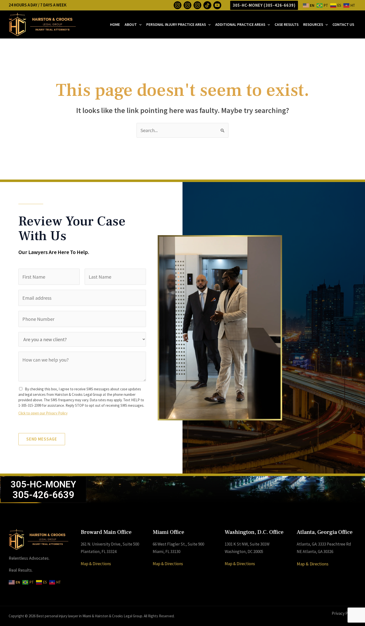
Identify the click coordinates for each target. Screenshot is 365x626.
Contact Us (343, 24)
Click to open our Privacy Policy (43, 413)
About (131, 24)
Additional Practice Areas (240, 24)
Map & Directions (96, 563)
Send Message (41, 439)
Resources (313, 24)
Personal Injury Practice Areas (176, 24)
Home (115, 24)
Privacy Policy (344, 613)
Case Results (286, 24)
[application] (139, 24)
